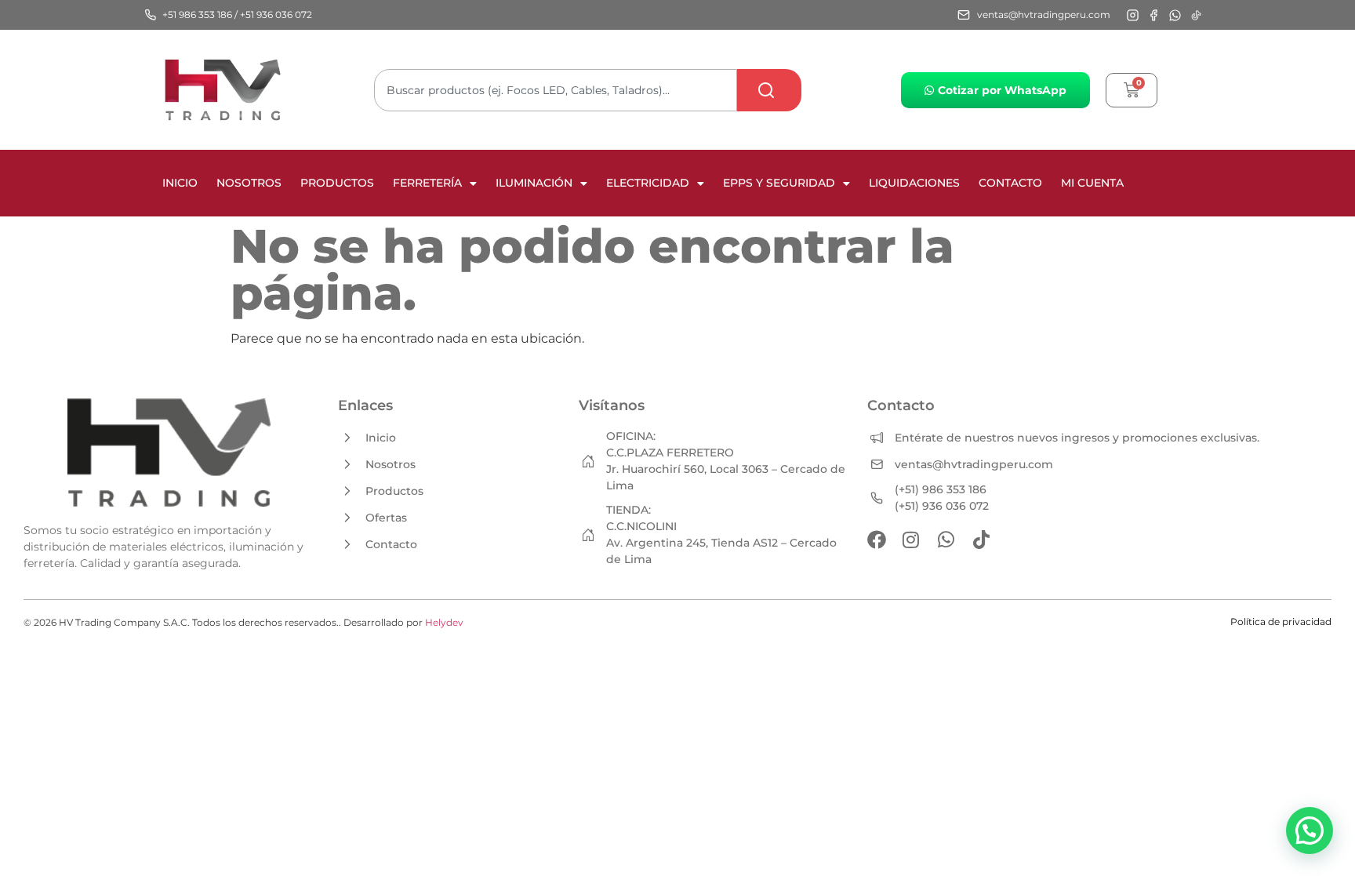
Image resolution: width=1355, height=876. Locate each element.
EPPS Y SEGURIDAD (779, 183)
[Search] (769, 90)
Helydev (444, 622)
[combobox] (555, 90)
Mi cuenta (1092, 183)
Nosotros (249, 183)
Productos (337, 183)
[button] (1309, 830)
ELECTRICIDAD (647, 183)
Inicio (180, 183)
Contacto (1010, 183)
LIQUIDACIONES (914, 183)
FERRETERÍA (427, 183)
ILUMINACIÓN (534, 183)
